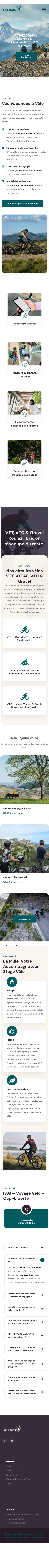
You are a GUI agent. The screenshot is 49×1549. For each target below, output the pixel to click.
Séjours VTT (11, 1470)
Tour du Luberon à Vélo (15, 877)
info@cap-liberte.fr (18, 1523)
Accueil (9, 1466)
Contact (9, 1483)
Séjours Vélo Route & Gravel (18, 1479)
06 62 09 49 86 (26, 1223)
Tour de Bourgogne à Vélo (17, 808)
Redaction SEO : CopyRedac (30, 1537)
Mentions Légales (12, 1534)
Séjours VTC (11, 1475)
